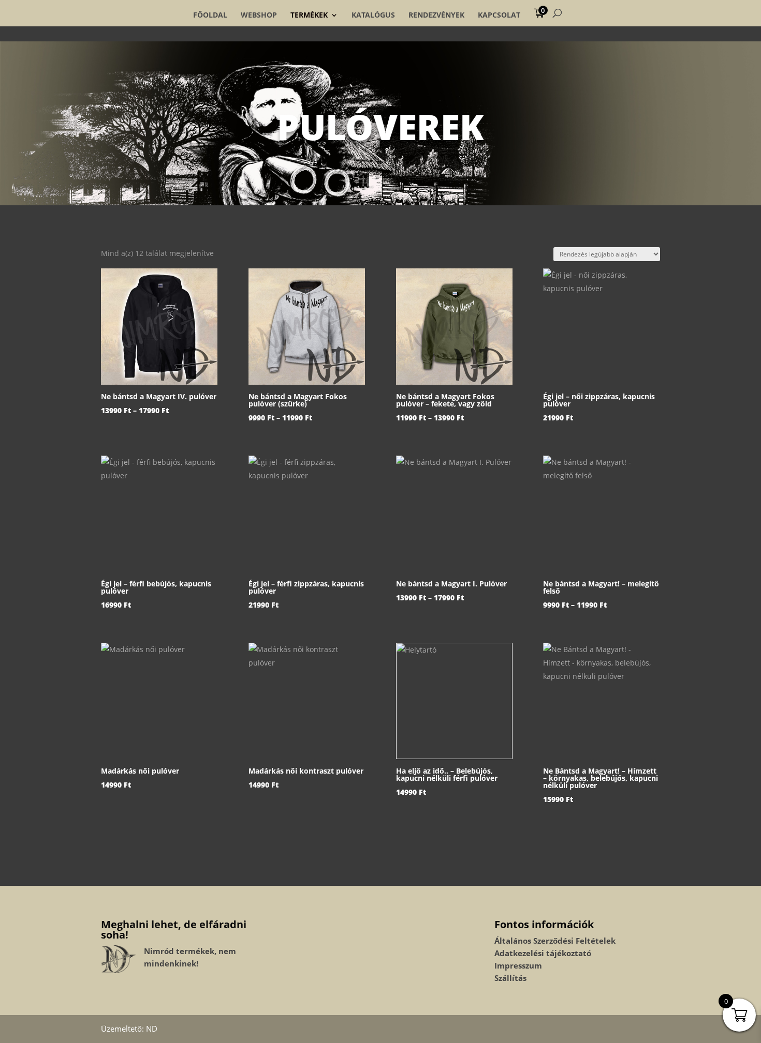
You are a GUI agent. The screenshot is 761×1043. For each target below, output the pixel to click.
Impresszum (518, 965)
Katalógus (373, 15)
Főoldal (210, 15)
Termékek (309, 15)
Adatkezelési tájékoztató (542, 953)
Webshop (259, 15)
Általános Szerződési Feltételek (555, 940)
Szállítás (510, 978)
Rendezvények (436, 15)
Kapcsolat (499, 15)
